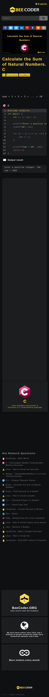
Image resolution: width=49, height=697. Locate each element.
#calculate (12, 75)
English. (43, 4)
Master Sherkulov (17, 694)
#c (4, 75)
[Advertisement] (24, 85)
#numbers (24, 75)
